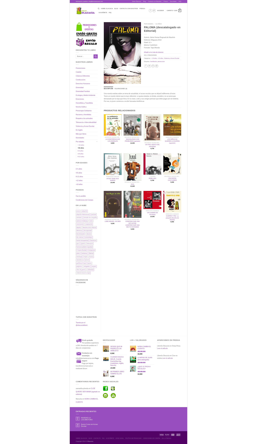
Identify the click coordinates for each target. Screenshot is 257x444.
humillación (153, 61)
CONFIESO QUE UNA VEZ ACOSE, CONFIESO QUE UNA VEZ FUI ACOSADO (132, 224)
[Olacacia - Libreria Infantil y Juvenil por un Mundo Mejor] (85, 11)
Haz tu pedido (81, 196)
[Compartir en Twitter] (149, 66)
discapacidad (88, 230)
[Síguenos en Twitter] (154, 10)
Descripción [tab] (108, 88)
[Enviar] (96, 56)
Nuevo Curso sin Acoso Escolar (89, 425)
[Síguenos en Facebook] (150, 10)
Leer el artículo (162, 348)
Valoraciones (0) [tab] (120, 88)
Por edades (80, 141)
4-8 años (80, 154)
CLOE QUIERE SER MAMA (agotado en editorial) (88, 391)
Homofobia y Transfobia (84, 103)
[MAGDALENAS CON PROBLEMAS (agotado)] (132, 125)
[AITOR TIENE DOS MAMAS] (113, 164)
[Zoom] (106, 81)
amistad (93, 214)
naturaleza (79, 260)
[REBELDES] (152, 164)
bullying (85, 221)
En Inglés (79, 130)
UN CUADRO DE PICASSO (152, 213)
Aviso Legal (120, 438)
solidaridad (90, 269)
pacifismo (79, 263)
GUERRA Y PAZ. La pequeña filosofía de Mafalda (172, 217)
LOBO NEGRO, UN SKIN (113, 221)
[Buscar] (98, 9)
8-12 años (81, 156)
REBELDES (152, 178)
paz (85, 263)
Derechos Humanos (83, 83)
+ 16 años (81, 145)
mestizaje (79, 256)
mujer (85, 256)
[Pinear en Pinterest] (156, 66)
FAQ (180, 1)
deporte (78, 227)
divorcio (89, 234)
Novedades (80, 138)
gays (77, 243)
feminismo (93, 240)
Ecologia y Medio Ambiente (85, 95)
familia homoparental (82, 240)
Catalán (78, 72)
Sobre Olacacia (136, 1)
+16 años (79, 184)
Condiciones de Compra (84, 200)
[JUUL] (132, 166)
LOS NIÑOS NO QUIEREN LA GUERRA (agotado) (172, 141)
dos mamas (79, 237)
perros (90, 263)
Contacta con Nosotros (154, 1)
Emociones (80, 99)
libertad (91, 253)
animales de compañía (90, 217)
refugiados (87, 266)
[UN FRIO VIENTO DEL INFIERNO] (152, 127)
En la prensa (166, 438)
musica (91, 256)
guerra (83, 243)
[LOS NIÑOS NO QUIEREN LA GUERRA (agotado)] (172, 125)
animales (79, 217)
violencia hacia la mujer (83, 273)
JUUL (132, 184)
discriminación (80, 234)
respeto (94, 266)
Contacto (97, 438)
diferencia (79, 230)
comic (91, 221)
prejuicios (79, 266)
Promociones (80, 68)
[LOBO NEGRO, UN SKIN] (113, 204)
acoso (78, 211)
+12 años (81, 148)
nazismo (86, 260)
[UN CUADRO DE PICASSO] (152, 200)
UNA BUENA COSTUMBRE (172, 179)
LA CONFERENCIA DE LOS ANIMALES (113, 140)
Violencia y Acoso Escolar (85, 126)
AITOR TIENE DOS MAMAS (113, 179)
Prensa (166, 1)
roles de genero (80, 269)
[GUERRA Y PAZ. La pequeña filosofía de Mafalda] (172, 201)
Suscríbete (173, 1)
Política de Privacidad (133, 438)
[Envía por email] (153, 66)
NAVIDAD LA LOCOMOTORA (87, 419)
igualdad (90, 247)
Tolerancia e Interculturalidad (86, 122)
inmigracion (91, 250)
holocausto (90, 243)
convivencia (79, 224)
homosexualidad (81, 247)
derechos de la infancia (89, 227)
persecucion (161, 61)
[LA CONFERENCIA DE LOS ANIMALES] (113, 125)
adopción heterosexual (82, 214)
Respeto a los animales (84, 118)
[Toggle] (97, 141)
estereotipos (88, 237)
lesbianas (84, 253)
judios (78, 253)
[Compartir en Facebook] (145, 66)
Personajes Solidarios (84, 111)
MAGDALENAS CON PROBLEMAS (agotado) (132, 140)
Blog (144, 1)
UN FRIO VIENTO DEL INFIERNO (152, 145)
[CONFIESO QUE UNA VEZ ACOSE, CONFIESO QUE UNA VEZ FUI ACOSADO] (132, 204)
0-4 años (80, 151)
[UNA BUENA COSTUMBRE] (172, 164)
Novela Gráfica (81, 107)
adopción (84, 211)
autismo (78, 221)
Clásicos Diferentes (83, 76)
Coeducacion (80, 80)
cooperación (88, 224)
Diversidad (80, 87)
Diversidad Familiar (83, 91)
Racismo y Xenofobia (83, 114)
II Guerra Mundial (81, 250)
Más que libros (81, 134)
